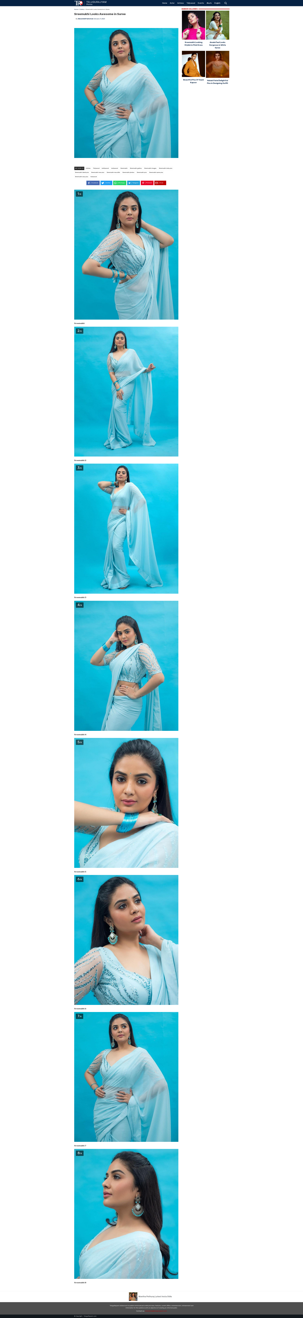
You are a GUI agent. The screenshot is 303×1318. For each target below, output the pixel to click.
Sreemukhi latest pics (82, 172)
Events (201, 3)
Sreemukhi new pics (97, 172)
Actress (180, 3)
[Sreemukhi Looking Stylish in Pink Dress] (193, 25)
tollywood (94, 176)
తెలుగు (209, 3)
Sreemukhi (123, 168)
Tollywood (191, 3)
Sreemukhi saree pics (156, 172)
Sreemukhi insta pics (165, 168)
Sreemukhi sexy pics (81, 176)
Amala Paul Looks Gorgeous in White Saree (217, 45)
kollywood (114, 168)
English (217, 3)
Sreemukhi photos (128, 172)
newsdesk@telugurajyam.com (156, 1311)
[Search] (225, 3)
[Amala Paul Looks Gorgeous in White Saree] (217, 25)
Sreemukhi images (150, 168)
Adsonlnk (81, 19)
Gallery (82, 9)
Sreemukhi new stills (113, 172)
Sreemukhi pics (142, 172)
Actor (172, 3)
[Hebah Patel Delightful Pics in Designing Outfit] (217, 65)
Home (164, 3)
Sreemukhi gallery (136, 168)
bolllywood (105, 168)
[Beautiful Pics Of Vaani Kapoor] (193, 64)
